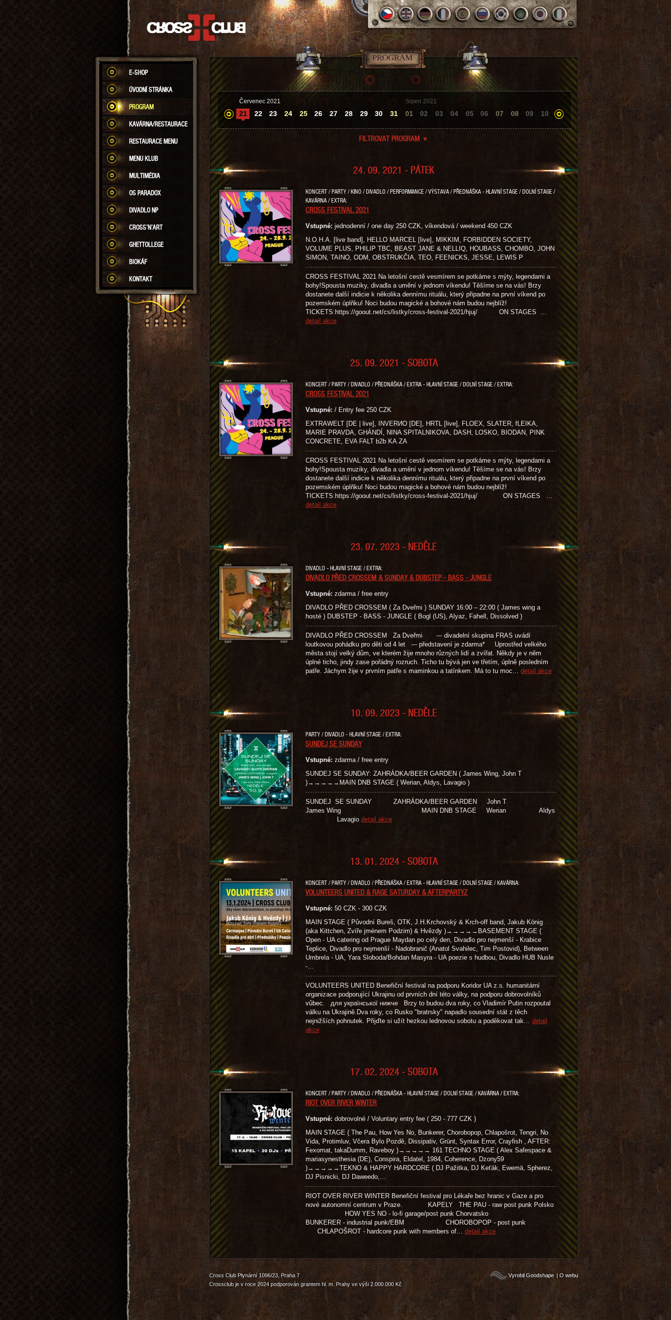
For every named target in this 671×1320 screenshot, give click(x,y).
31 (394, 113)
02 (424, 113)
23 (273, 113)
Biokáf (138, 261)
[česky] (386, 14)
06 (484, 113)
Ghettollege (146, 244)
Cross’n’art (146, 227)
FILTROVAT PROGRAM (393, 138)
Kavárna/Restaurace (158, 124)
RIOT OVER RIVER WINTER (341, 1102)
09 (529, 113)
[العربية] (521, 14)
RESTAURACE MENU (153, 141)
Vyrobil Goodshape (531, 1275)
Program (141, 107)
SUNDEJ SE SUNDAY (334, 743)
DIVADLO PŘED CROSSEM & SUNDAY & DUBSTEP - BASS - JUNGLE (399, 577)
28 (349, 113)
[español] (463, 14)
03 (439, 113)
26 (318, 113)
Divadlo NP (143, 210)
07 (499, 113)
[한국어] (501, 14)
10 (545, 113)
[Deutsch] (425, 14)
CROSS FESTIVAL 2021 (337, 209)
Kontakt (140, 279)
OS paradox (145, 193)
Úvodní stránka (150, 89)
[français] (444, 14)
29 (364, 113)
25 (304, 113)
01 (409, 113)
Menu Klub (143, 158)
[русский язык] (482, 14)
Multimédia (144, 175)
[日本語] (540, 14)
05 (470, 113)
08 (515, 113)
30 (379, 113)
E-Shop (138, 72)
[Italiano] (559, 14)
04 (454, 113)
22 (258, 113)
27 (333, 113)
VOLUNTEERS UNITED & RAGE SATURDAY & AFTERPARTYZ (387, 891)
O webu (568, 1275)
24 (288, 113)
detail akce (321, 320)
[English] (406, 14)
